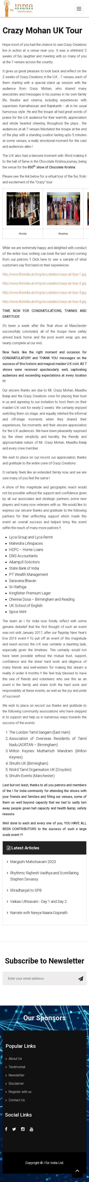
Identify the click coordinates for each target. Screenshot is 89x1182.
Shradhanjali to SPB (26, 890)
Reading (63, 233)
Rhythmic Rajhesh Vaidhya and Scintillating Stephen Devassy (44, 876)
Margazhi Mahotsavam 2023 (33, 862)
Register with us (20, 1092)
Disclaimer (16, 1083)
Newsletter (16, 1075)
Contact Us (17, 1100)
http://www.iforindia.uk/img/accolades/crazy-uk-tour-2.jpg (44, 283)
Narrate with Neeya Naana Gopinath (38, 912)
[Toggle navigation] (79, 8)
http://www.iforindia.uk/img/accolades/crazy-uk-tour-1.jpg (44, 274)
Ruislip (23, 233)
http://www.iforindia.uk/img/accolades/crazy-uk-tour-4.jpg (44, 302)
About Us (15, 1059)
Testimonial (17, 1067)
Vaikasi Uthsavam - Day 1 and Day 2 (38, 901)
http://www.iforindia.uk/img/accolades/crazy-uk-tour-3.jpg (44, 293)
